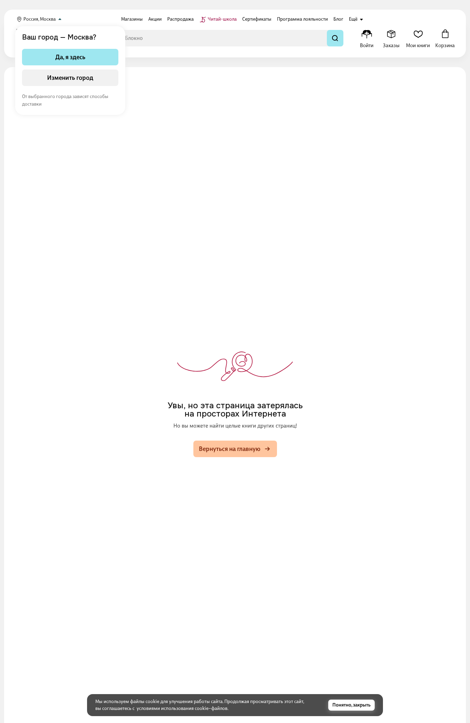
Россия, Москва (39, 19)
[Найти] (335, 38)
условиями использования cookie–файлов (182, 708)
